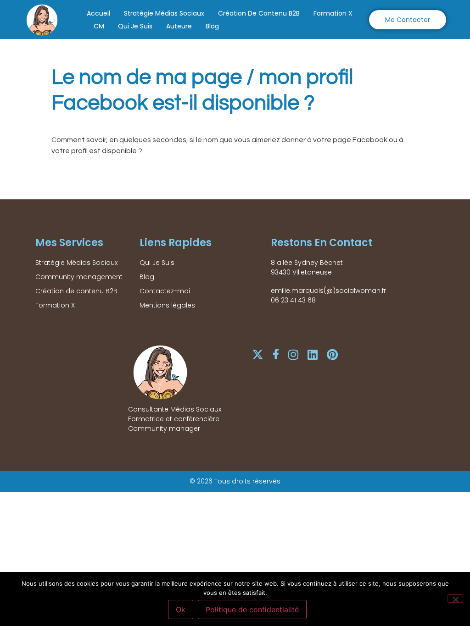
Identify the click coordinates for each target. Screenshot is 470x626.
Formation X (332, 13)
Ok (180, 609)
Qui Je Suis (135, 26)
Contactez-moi (165, 291)
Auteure (179, 26)
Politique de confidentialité (252, 609)
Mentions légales (167, 305)
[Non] (455, 598)
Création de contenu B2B (259, 13)
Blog (212, 26)
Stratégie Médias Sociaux (164, 13)
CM (99, 26)
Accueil (98, 13)
